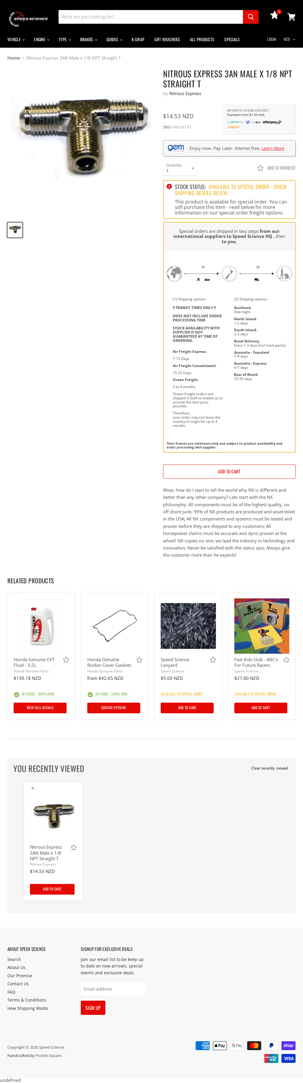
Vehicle (14, 39)
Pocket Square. (49, 1055)
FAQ (11, 992)
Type (63, 39)
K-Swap (138, 39)
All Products (202, 39)
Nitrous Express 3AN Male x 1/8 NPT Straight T (46, 852)
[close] (33, 788)
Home (13, 57)
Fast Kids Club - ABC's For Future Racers (256, 662)
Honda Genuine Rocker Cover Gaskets (109, 662)
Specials (232, 39)
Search (14, 959)
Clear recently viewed (269, 768)
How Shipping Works (27, 1008)
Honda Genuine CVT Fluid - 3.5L (34, 662)
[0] (274, 17)
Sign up (93, 1007)
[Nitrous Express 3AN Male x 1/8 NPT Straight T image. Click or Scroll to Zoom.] (81, 142)
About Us (16, 967)
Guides (113, 39)
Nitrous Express (185, 93)
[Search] (251, 17)
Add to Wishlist (281, 167)
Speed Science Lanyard (175, 662)
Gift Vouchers (167, 39)
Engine (40, 39)
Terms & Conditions (26, 1000)
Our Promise (19, 975)
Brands (87, 39)
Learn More (273, 148)
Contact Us (18, 983)
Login (271, 39)
